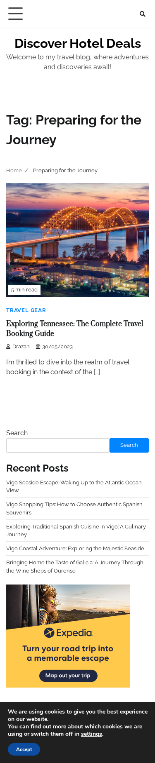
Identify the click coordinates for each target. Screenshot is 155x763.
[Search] (142, 14)
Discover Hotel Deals (77, 43)
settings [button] (91, 734)
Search (17, 433)
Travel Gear (26, 310)
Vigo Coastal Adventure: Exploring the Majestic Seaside (75, 548)
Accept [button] (24, 749)
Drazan (21, 346)
